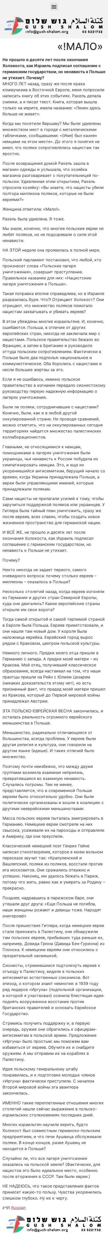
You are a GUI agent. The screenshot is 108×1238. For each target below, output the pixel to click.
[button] (54, 7)
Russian (18, 1207)
